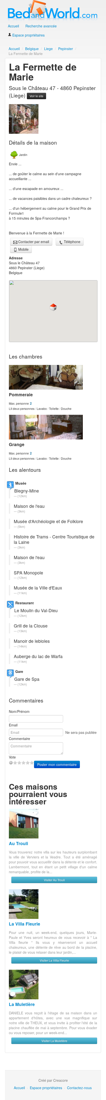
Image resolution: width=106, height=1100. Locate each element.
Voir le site (36, 96)
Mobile (23, 249)
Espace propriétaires (28, 35)
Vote (12, 757)
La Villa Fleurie (24, 924)
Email (13, 724)
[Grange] (52, 427)
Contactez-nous (79, 1087)
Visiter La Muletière (54, 1041)
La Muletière (22, 1004)
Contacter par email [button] (33, 241)
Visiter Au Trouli (54, 880)
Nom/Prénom (19, 711)
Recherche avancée (41, 25)
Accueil (13, 25)
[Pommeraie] (52, 377)
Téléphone (71, 241)
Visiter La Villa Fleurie (54, 960)
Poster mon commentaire (57, 764)
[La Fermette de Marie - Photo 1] (23, 118)
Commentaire (19, 738)
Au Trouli (18, 843)
